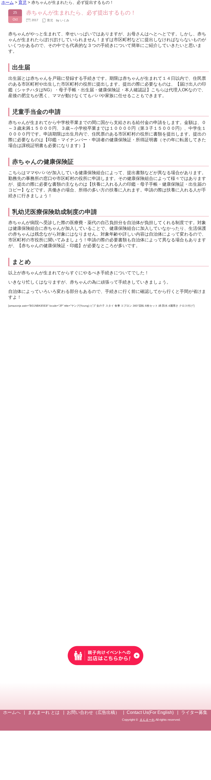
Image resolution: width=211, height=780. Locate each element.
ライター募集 (194, 712)
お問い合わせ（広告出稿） (93, 712)
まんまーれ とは (44, 712)
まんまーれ (147, 719)
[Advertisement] (105, 583)
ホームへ (12, 712)
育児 (50, 20)
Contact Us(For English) (150, 712)
